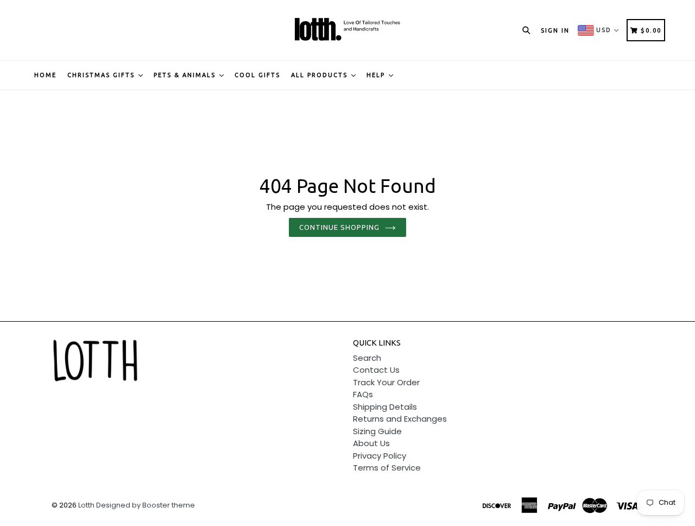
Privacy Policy (379, 455)
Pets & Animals (186, 75)
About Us (371, 443)
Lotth (86, 505)
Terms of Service (387, 467)
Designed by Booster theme (145, 505)
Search (367, 358)
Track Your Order (386, 382)
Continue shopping (339, 227)
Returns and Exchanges (400, 418)
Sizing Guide (377, 431)
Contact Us (376, 369)
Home (45, 75)
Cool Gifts (257, 75)
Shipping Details (385, 406)
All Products (320, 75)
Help (377, 75)
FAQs (363, 394)
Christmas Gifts (102, 75)
